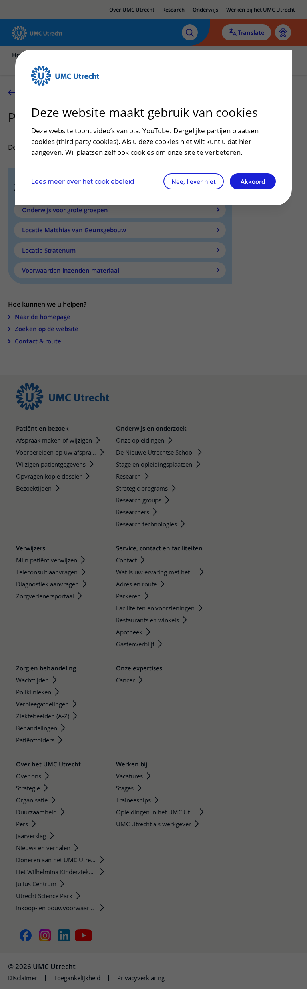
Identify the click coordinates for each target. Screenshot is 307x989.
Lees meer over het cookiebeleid (82, 181)
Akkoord (253, 181)
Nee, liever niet (193, 181)
